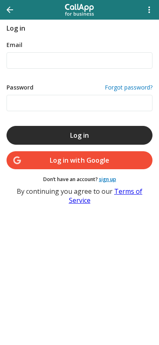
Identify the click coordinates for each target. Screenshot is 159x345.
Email (14, 45)
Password (79, 87)
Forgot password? (128, 87)
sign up (107, 179)
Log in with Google (79, 160)
